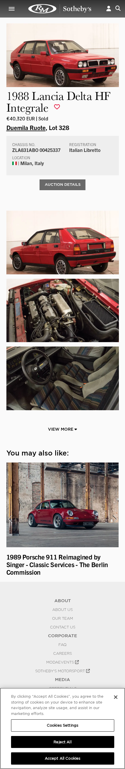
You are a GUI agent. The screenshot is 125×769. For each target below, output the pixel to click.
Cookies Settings (62, 725)
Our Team (62, 618)
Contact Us (62, 627)
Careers (62, 653)
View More (61, 429)
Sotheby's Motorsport (60, 670)
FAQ (62, 644)
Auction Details (63, 184)
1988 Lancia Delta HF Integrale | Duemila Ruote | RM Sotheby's (59, 9)
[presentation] (10, 519)
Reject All (62, 742)
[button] (108, 9)
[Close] (115, 697)
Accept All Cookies (62, 758)
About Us (62, 609)
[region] (62, 728)
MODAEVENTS (60, 662)
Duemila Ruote (26, 127)
